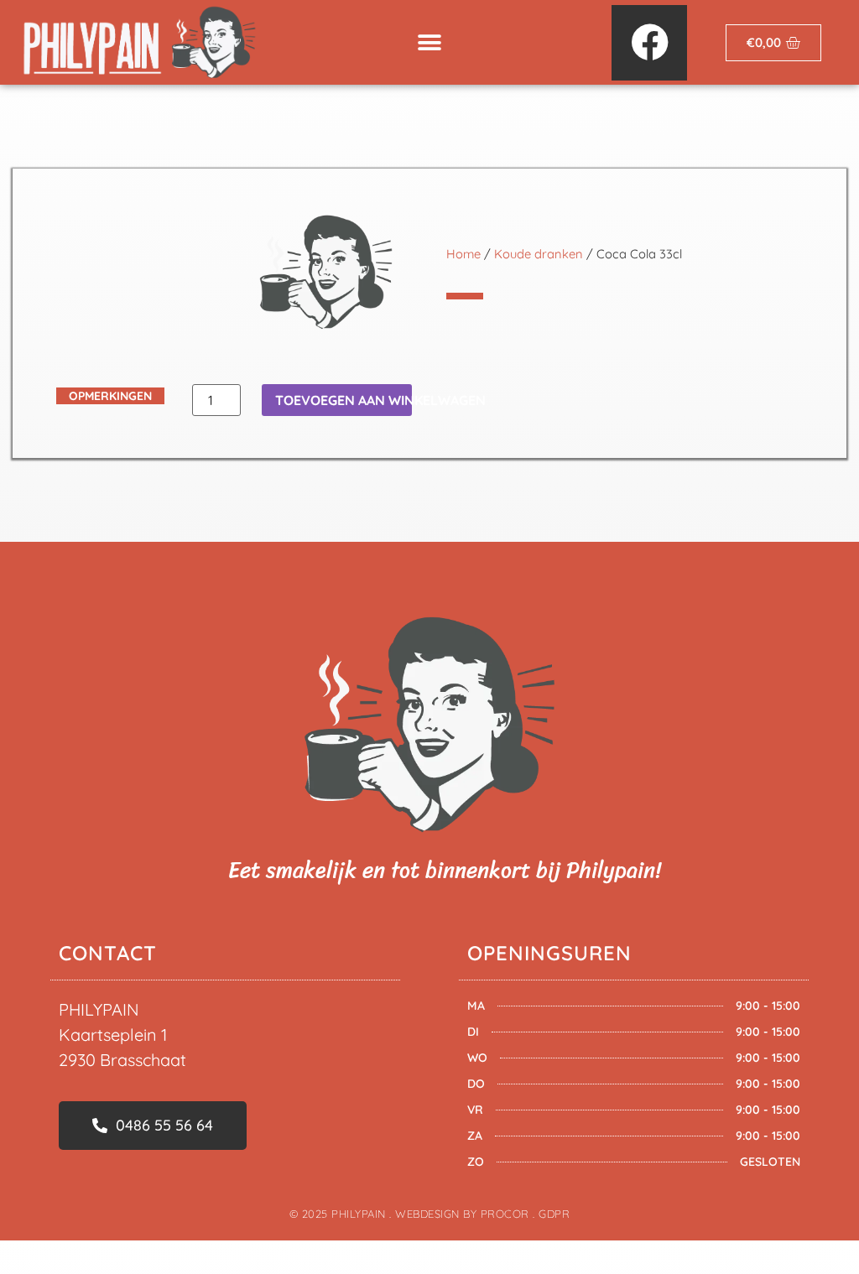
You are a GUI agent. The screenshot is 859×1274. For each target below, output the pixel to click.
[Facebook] (649, 43)
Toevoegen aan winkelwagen (343, 400)
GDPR (554, 1213)
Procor (505, 1213)
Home (463, 254)
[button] (429, 42)
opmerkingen (110, 395)
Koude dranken (538, 254)
